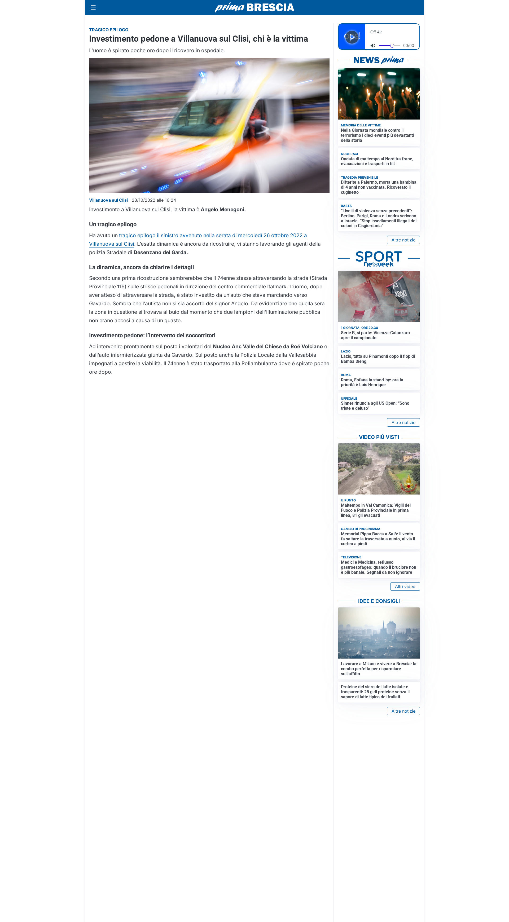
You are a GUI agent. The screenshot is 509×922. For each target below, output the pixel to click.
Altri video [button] (405, 586)
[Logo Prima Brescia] (254, 7)
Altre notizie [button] (403, 239)
